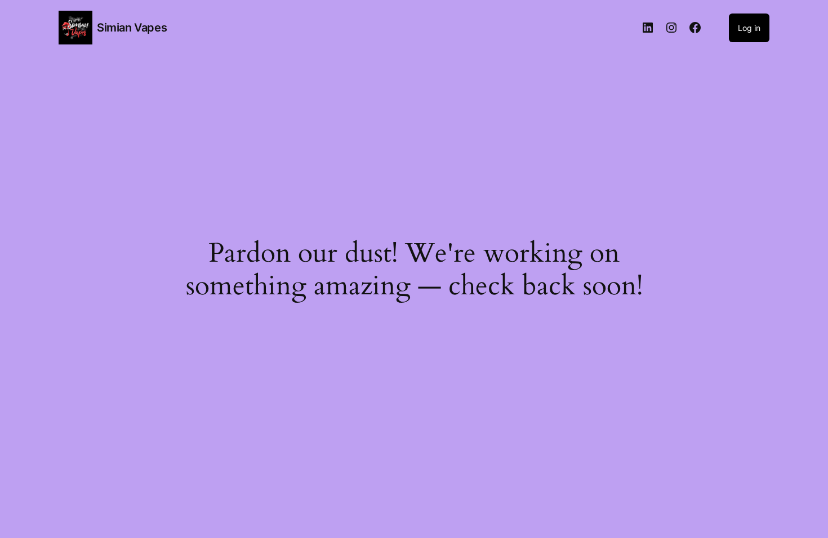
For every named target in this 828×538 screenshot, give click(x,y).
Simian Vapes (132, 27)
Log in (749, 28)
